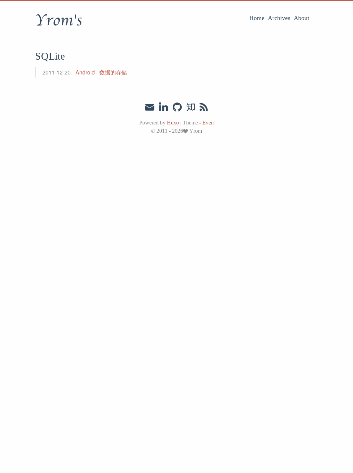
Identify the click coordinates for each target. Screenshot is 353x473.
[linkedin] (163, 107)
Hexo (173, 122)
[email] (149, 106)
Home (256, 17)
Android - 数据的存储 (101, 72)
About (301, 17)
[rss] (204, 107)
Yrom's (58, 20)
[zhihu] (190, 107)
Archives (279, 17)
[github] (177, 107)
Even (208, 122)
